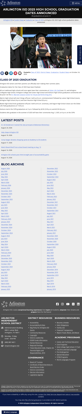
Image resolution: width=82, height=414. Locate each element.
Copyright (33, 335)
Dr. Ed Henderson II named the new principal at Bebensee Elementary (25, 125)
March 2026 (5, 182)
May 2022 (50, 188)
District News (45, 72)
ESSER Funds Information (38, 340)
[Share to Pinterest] (15, 73)
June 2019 (50, 278)
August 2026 (5, 168)
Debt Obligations (63, 325)
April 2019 (50, 284)
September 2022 (52, 177)
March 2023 (5, 284)
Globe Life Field (54, 90)
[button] (76, 3)
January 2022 (51, 199)
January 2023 (5, 289)
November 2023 (6, 261)
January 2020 (51, 267)
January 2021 (51, 233)
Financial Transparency (65, 330)
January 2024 (5, 256)
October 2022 (51, 174)
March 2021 (51, 227)
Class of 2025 (35, 72)
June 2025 (4, 208)
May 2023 (4, 278)
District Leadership (36, 338)
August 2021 (51, 213)
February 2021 (52, 230)
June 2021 (50, 219)
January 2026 (5, 188)
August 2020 (51, 247)
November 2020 (52, 239)
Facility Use (61, 328)
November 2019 (52, 272)
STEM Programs (62, 357)
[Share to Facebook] (2, 73)
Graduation (55, 72)
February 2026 (6, 185)
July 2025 (4, 205)
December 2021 (52, 202)
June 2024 (4, 241)
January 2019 (51, 289)
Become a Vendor (63, 323)
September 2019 (52, 275)
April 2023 (4, 281)
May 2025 (4, 211)
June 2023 (4, 275)
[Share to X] (6, 73)
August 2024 (5, 236)
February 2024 (6, 253)
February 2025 (6, 219)
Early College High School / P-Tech (68, 347)
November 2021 (52, 205)
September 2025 (7, 199)
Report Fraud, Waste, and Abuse (68, 333)
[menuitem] (57, 304)
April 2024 (4, 247)
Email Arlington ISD (12, 346)
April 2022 (50, 191)
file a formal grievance (33, 400)
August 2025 (5, 202)
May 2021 (50, 222)
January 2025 (5, 222)
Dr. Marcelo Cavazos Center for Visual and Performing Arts (31, 95)
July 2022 (50, 182)
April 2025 (4, 213)
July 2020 (50, 250)
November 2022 (52, 171)
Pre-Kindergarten (63, 352)
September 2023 (7, 267)
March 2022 (51, 194)
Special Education (63, 355)
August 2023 (5, 270)
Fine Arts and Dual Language (67, 350)
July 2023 (4, 272)
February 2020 (52, 264)
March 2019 (51, 286)
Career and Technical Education (68, 342)
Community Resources (37, 333)
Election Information (37, 372)
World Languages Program (66, 360)
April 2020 (50, 258)
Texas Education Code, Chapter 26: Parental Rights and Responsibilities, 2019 (42, 350)
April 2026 (4, 180)
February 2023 (6, 286)
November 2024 (6, 227)
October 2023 (6, 264)
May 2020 (50, 256)
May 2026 (4, 177)
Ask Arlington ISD (80, 53)
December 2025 (6, 191)
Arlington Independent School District (36, 403)
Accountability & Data (37, 325)
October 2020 (51, 241)
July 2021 (50, 216)
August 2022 (51, 180)
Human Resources (36, 343)
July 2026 (4, 171)
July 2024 (4, 239)
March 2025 (5, 216)
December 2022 (52, 168)
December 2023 (6, 258)
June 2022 (50, 185)
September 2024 (7, 233)
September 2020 (52, 244)
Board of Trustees (36, 362)
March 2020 (51, 261)
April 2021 (50, 225)
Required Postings (36, 345)
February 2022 (52, 197)
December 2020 (52, 236)
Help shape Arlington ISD (9, 132)
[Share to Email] (20, 73)
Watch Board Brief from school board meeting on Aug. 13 (21, 147)
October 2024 (6, 230)
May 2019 (50, 281)
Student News (64, 72)
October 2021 (51, 208)
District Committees (37, 370)
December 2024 (6, 225)
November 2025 (6, 194)
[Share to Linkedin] (11, 73)
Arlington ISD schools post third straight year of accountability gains (25, 155)
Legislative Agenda (36, 375)
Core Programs (62, 344)
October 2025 (6, 197)
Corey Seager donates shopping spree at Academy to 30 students (23, 140)
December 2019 (52, 270)
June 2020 (50, 253)
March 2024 (5, 250)
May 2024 (4, 244)
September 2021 (52, 211)
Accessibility (34, 323)
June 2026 (4, 174)
